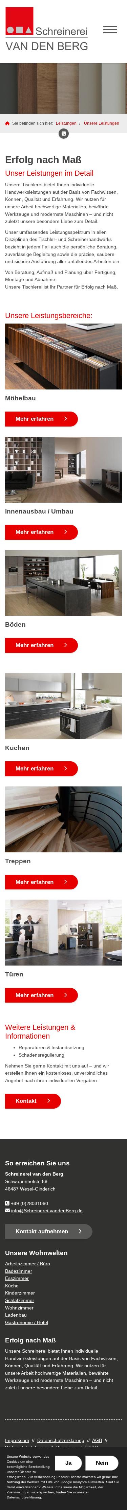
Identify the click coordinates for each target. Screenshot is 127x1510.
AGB (97, 1440)
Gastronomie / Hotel (26, 1322)
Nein (102, 1463)
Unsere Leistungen (101, 123)
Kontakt (26, 1101)
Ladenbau (16, 1315)
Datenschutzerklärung (60, 1440)
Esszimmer (17, 1278)
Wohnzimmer (19, 1308)
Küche (12, 1285)
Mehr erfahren (35, 419)
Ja (68, 1463)
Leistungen (66, 123)
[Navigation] (110, 30)
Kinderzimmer (20, 1293)
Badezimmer (18, 1271)
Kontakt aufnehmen (42, 1231)
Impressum (17, 1440)
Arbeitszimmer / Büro (27, 1263)
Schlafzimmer (19, 1300)
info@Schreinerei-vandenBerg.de (47, 1210)
